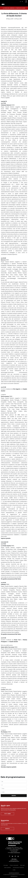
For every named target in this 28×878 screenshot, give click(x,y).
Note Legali (22, 865)
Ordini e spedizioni (7, 867)
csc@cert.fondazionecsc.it (15, 852)
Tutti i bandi (7, 813)
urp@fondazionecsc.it (14, 876)
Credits (14, 869)
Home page (6, 865)
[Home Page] (3, 4)
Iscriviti (7, 828)
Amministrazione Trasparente (18, 867)
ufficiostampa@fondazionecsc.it (14, 861)
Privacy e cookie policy (14, 865)
